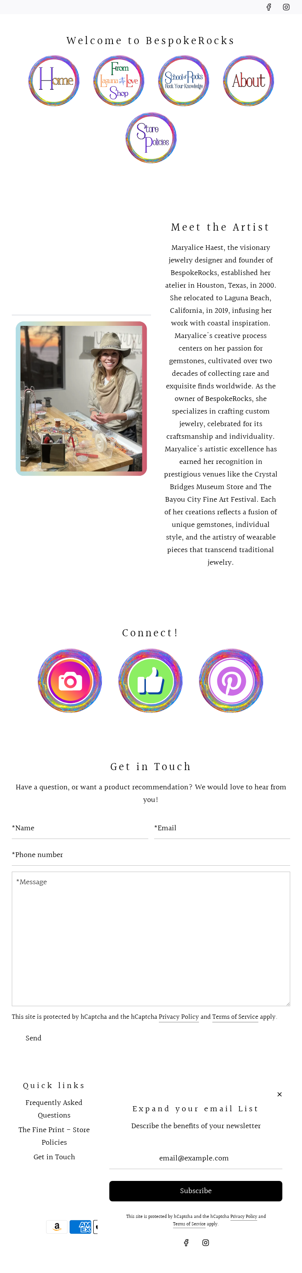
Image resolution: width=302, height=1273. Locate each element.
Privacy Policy (179, 1017)
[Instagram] (286, 7)
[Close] (279, 1094)
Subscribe (196, 1191)
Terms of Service (235, 1017)
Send (34, 1038)
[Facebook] (269, 7)
